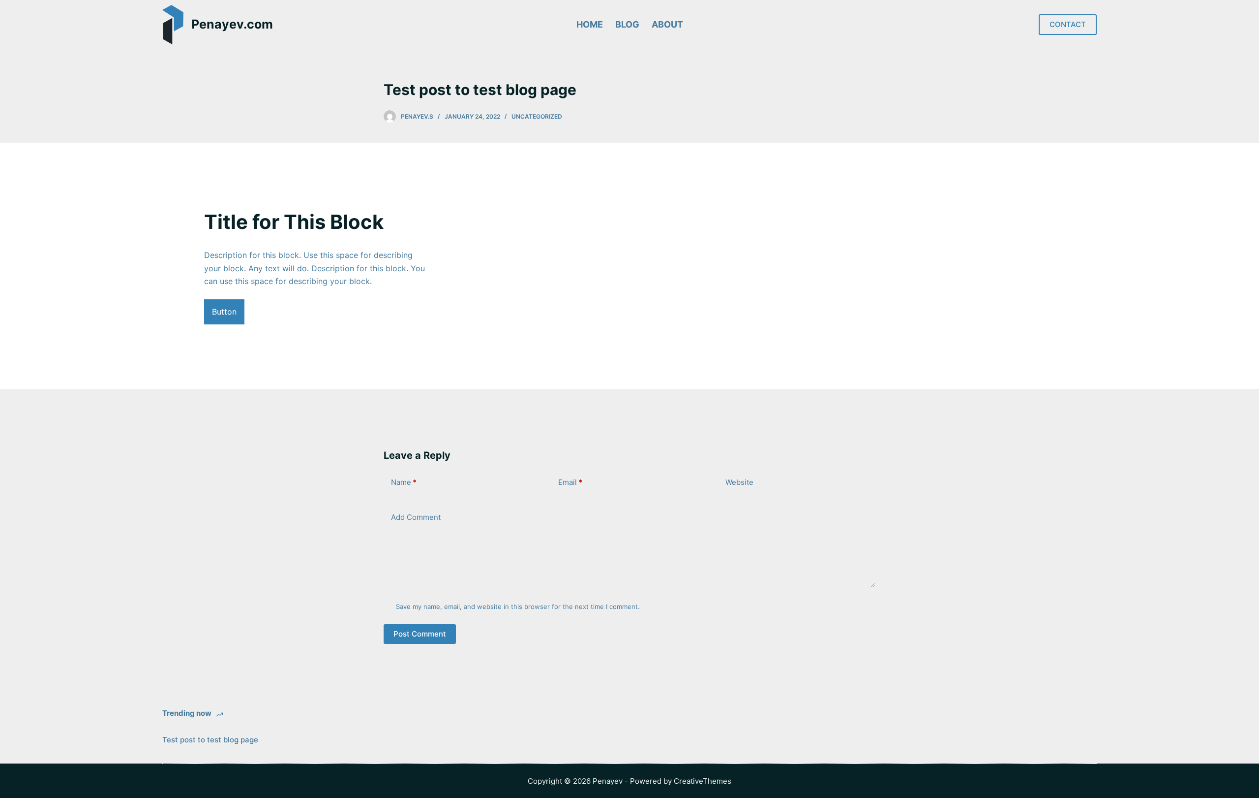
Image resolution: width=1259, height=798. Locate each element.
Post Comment (419, 633)
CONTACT (1067, 24)
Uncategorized (536, 116)
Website (739, 482)
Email (570, 482)
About (667, 24)
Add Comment (416, 517)
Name (404, 482)
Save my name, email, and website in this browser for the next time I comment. (518, 606)
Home (589, 24)
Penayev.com (232, 24)
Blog (627, 24)
